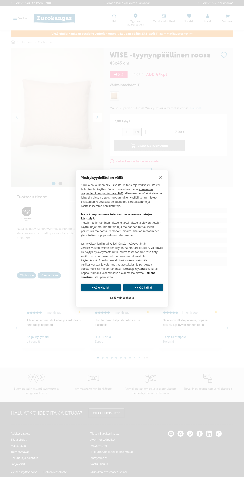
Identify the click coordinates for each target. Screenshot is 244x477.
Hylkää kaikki (143, 287)
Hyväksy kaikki (101, 287)
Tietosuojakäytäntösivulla (137, 268)
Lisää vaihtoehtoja (122, 297)
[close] (161, 177)
